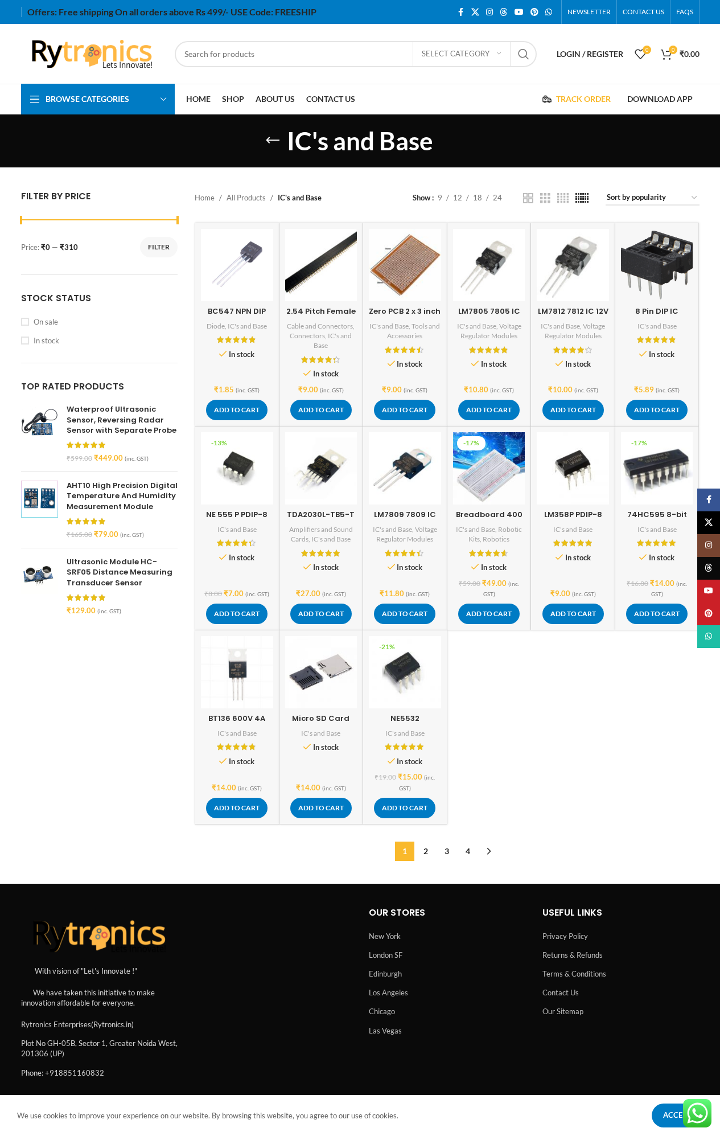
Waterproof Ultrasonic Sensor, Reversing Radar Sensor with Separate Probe (121, 419)
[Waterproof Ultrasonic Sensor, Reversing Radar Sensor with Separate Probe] (39, 433)
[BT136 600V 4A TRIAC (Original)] (237, 672)
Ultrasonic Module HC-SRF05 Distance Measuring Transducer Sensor (119, 572)
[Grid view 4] (563, 198)
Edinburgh (385, 973)
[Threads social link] (503, 12)
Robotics (496, 539)
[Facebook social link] (461, 12)
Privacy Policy (565, 936)
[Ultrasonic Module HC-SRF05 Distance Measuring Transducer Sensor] (39, 586)
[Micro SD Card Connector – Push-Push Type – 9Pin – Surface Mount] (321, 672)
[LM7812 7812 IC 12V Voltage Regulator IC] (573, 265)
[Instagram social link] (489, 12)
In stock (46, 340)
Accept (677, 1114)
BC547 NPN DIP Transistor (237, 316)
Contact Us (560, 992)
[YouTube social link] (519, 12)
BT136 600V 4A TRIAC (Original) (237, 723)
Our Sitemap (562, 1011)
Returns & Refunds (572, 954)
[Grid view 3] (545, 198)
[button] (237, 410)
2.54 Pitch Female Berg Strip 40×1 (321, 316)
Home (205, 197)
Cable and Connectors (320, 326)
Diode (216, 326)
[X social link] (475, 12)
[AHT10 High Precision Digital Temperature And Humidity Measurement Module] (39, 510)
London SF (385, 954)
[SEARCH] (524, 54)
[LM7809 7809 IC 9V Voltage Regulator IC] (405, 468)
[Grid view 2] (528, 198)
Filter (159, 247)
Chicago (382, 1011)
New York (385, 936)
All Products (246, 197)
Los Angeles (388, 992)
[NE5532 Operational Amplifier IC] (405, 672)
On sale (46, 321)
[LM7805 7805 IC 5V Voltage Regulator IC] (489, 265)
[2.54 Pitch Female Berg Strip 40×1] (321, 265)
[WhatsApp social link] (549, 12)
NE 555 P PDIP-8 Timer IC (237, 519)
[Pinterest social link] (534, 12)
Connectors (307, 335)
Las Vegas (385, 1030)
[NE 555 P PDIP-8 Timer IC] (237, 468)
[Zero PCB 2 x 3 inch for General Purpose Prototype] (405, 265)
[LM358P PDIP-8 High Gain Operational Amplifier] (573, 468)
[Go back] (272, 140)
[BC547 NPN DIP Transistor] (237, 265)
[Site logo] (92, 53)
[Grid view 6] (582, 198)
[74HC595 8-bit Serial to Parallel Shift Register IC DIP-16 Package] (657, 468)
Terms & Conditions (574, 973)
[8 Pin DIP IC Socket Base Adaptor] (657, 265)
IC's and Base (247, 326)
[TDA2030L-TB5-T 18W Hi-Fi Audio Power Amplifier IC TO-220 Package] (321, 468)
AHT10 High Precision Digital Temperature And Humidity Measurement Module (122, 496)
